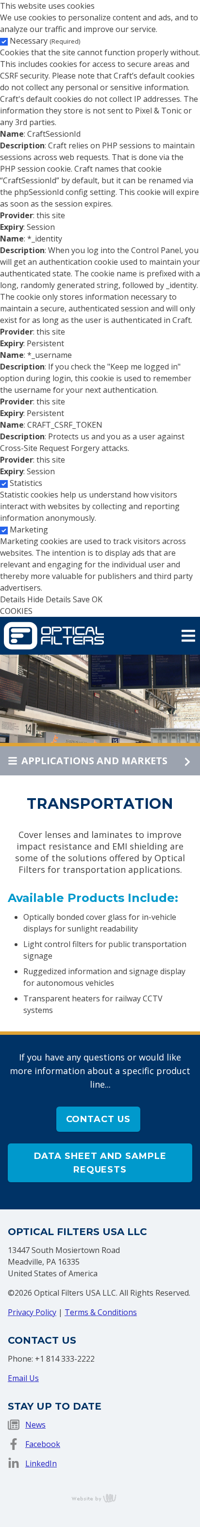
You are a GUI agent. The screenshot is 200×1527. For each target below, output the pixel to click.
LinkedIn (41, 1463)
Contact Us (98, 1119)
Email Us (23, 1378)
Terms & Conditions (101, 1312)
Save (81, 599)
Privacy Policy (32, 1312)
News (35, 1424)
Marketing (29, 529)
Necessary (45, 40)
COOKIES (16, 611)
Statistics (26, 483)
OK (97, 599)
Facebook (42, 1444)
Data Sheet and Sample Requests (100, 1163)
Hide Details (49, 599)
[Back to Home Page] (54, 634)
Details (12, 599)
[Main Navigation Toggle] (188, 635)
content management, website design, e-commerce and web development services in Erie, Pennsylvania (100, 1498)
